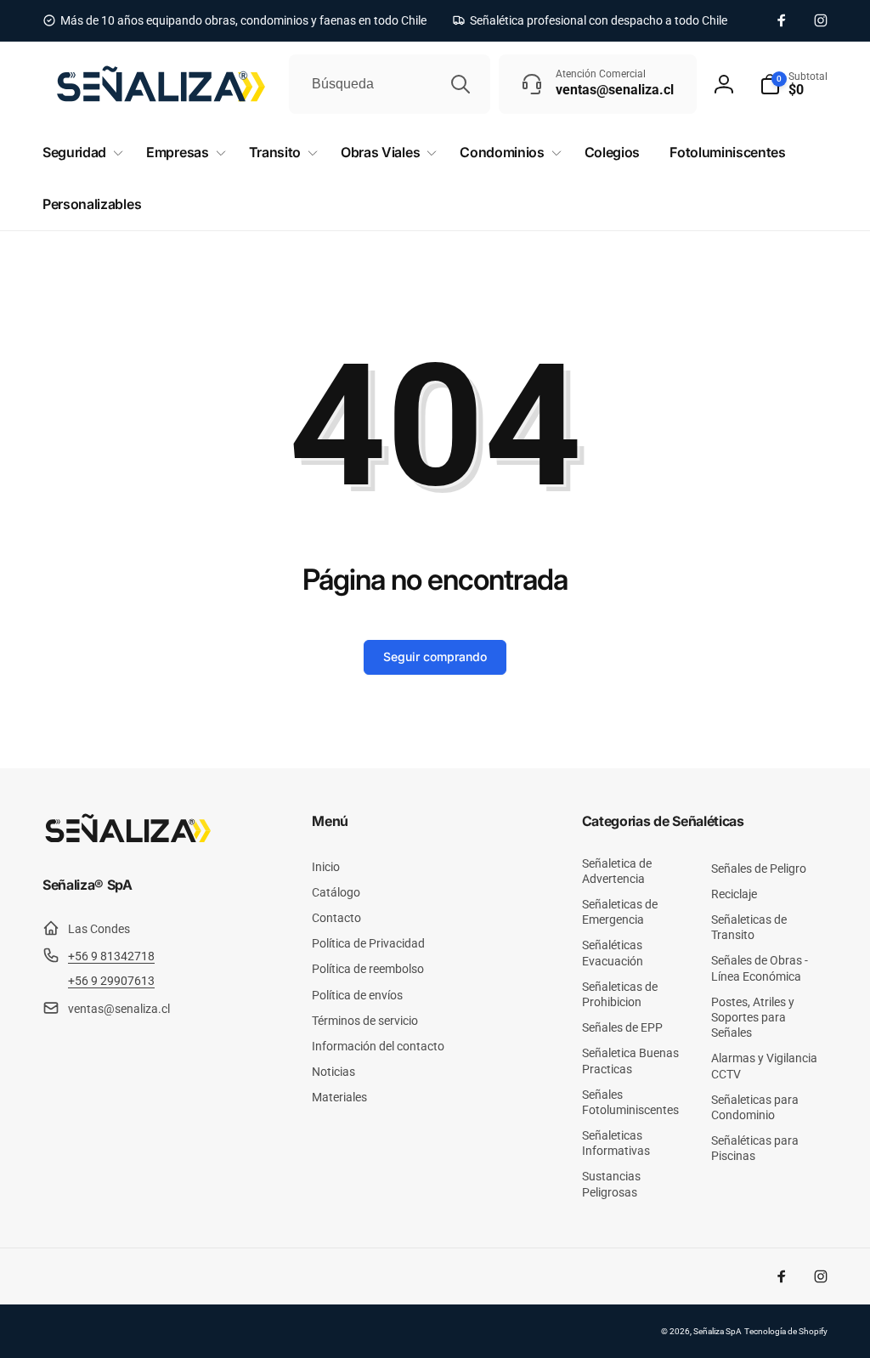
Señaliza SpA (717, 1331)
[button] (794, 84)
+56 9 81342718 (111, 956)
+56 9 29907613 (111, 980)
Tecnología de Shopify (786, 1331)
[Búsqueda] (460, 84)
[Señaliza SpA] (127, 839)
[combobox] (389, 84)
